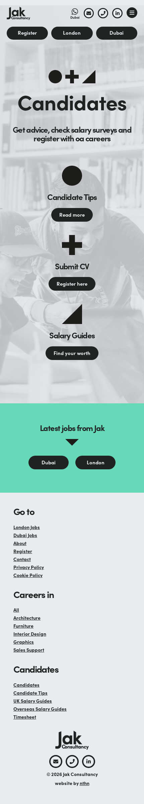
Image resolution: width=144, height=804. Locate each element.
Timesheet (24, 716)
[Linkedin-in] (117, 13)
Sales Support (28, 649)
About (19, 543)
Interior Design (29, 633)
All (16, 609)
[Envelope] (89, 13)
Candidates (26, 684)
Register (22, 551)
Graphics (23, 641)
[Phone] (103, 13)
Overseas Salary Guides (40, 708)
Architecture (27, 617)
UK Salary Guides (32, 700)
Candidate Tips (30, 692)
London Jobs (26, 527)
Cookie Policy (28, 575)
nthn (84, 783)
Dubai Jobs (25, 535)
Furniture (23, 625)
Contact (22, 559)
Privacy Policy (28, 567)
